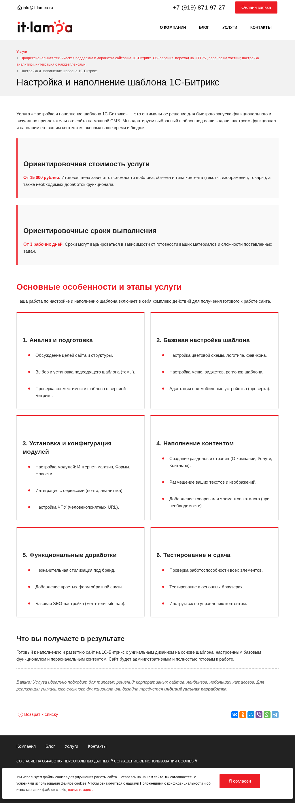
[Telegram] (275, 714)
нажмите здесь (80, 790)
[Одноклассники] (242, 714)
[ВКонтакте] (234, 714)
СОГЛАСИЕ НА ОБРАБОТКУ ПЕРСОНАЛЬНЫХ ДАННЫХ (62, 761)
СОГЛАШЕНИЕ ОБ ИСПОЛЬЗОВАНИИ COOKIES (154, 761)
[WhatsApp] (267, 714)
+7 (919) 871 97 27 (199, 7)
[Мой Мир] (250, 714)
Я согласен (240, 781)
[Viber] (259, 714)
